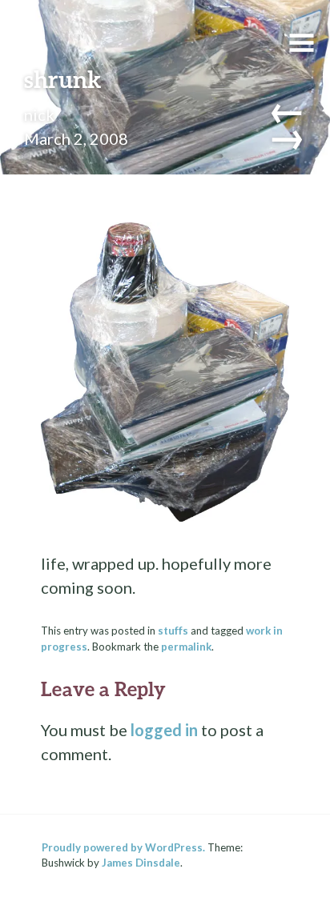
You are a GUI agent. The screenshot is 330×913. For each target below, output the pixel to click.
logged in (164, 729)
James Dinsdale (141, 862)
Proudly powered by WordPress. (123, 847)
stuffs (173, 630)
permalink (186, 646)
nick (39, 114)
